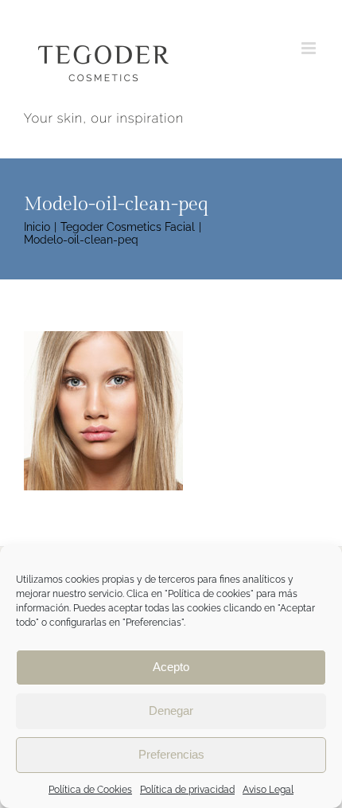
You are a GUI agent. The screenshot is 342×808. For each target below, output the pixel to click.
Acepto (171, 666)
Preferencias (171, 754)
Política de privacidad (187, 789)
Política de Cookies (90, 789)
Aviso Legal (268, 789)
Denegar (171, 710)
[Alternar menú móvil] (309, 48)
